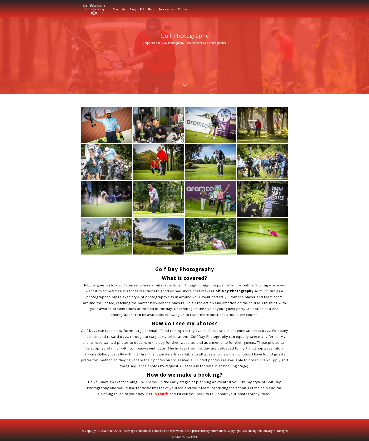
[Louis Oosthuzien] (262, 216)
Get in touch (157, 394)
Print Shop (147, 9)
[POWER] (106, 179)
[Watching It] (158, 179)
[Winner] (210, 216)
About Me (118, 9)
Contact (183, 9)
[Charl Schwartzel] (106, 142)
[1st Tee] (210, 142)
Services (164, 9)
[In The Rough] (262, 142)
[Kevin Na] (158, 142)
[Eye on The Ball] (106, 216)
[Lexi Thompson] (210, 253)
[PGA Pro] (210, 179)
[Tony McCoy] (158, 216)
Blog (133, 9)
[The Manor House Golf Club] (158, 253)
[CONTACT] (262, 179)
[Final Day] (106, 253)
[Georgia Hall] (262, 253)
